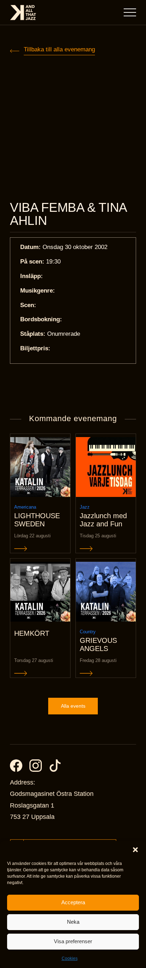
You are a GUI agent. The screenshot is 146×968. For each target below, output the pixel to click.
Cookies (70, 958)
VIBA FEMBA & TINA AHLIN (68, 214)
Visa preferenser (73, 941)
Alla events (73, 706)
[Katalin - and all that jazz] (23, 13)
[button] (135, 849)
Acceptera (73, 902)
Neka (73, 922)
